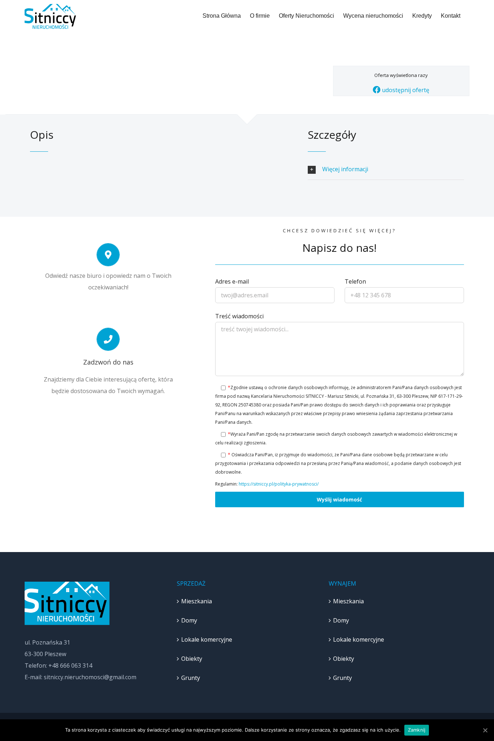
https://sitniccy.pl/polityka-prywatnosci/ (279, 484)
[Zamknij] (485, 730)
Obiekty (191, 659)
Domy (189, 620)
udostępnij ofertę (404, 90)
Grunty (190, 678)
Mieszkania (196, 601)
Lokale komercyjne (206, 639)
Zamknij (417, 730)
